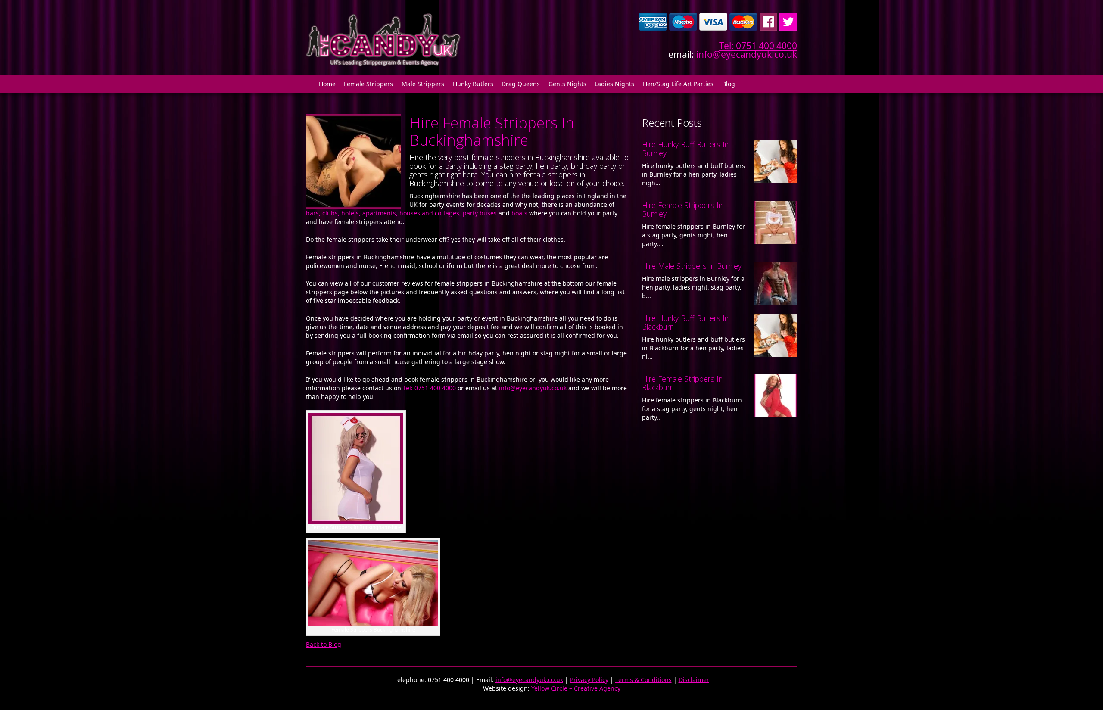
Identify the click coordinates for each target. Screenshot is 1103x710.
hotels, (351, 213)
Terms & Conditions (643, 680)
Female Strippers (368, 84)
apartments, (380, 213)
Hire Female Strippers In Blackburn (682, 383)
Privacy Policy (589, 680)
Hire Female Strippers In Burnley (682, 209)
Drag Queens (521, 84)
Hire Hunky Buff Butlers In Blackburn (685, 322)
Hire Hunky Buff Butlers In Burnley (685, 148)
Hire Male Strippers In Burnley (692, 266)
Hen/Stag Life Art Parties (678, 84)
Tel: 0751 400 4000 (758, 46)
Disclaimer (694, 680)
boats (519, 213)
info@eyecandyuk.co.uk (746, 54)
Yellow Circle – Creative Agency (575, 688)
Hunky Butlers (473, 84)
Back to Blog (323, 644)
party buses (480, 213)
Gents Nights (567, 84)
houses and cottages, (430, 213)
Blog (728, 84)
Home (327, 84)
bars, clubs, (323, 213)
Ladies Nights (614, 84)
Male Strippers (423, 84)
